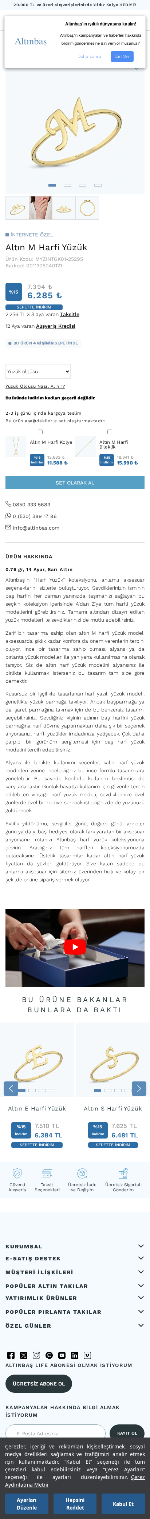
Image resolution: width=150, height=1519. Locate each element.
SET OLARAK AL (75, 483)
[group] (37, 1088)
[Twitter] (23, 1355)
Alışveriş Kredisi (55, 326)
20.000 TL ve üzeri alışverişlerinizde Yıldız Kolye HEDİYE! (75, 5)
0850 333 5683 (31, 504)
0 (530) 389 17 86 (35, 516)
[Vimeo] (87, 1355)
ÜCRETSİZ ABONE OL (39, 1384)
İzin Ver (122, 56)
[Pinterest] (49, 1355)
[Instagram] (36, 1355)
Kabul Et (123, 1503)
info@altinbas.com (36, 528)
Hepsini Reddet (75, 1503)
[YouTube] (62, 1355)
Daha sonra (89, 56)
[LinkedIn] (74, 1355)
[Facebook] (11, 1355)
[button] (52, 185)
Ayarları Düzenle (27, 1503)
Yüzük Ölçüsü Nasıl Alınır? (35, 386)
